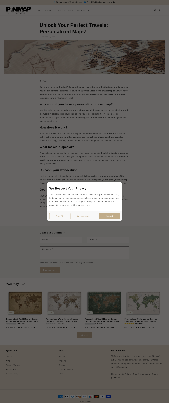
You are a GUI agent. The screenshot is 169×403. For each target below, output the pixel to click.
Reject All (59, 216)
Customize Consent (84, 216)
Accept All (109, 216)
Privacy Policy (84, 205)
